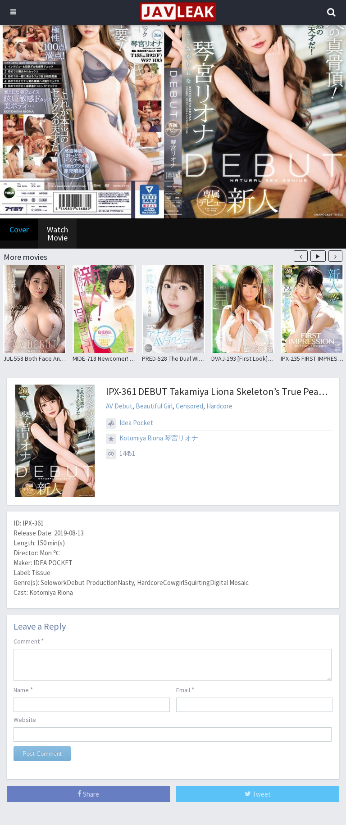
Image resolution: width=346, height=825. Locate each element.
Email (185, 689)
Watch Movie (57, 233)
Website (25, 720)
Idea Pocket (136, 422)
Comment (29, 641)
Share (90, 794)
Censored (189, 406)
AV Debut (119, 406)
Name (23, 689)
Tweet (261, 794)
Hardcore (219, 406)
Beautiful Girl (154, 406)
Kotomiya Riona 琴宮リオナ (158, 438)
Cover (19, 229)
